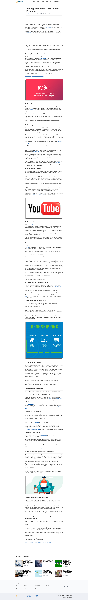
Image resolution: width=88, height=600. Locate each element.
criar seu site (48, 294)
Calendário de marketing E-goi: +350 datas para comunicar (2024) (47, 572)
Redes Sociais (37, 585)
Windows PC (57, 1)
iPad (38, 1)
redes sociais (33, 110)
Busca (61, 2)
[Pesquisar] (71, 1)
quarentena (29, 25)
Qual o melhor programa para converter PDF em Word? (27, 572)
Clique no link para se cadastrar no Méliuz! (34, 76)
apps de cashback (43, 58)
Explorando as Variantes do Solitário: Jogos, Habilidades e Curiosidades (67, 562)
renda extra (29, 32)
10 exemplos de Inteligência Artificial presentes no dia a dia (28, 562)
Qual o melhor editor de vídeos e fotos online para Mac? (67, 572)
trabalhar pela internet (54, 304)
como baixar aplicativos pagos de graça (44, 277)
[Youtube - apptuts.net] (67, 587)
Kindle (41, 399)
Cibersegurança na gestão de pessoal (48, 561)
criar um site (32, 109)
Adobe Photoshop (44, 427)
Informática (18, 588)
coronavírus (31, 404)
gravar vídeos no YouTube (38, 194)
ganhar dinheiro (47, 27)
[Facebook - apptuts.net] (64, 587)
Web (51, 1)
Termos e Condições (29, 596)
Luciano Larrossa (30, 13)
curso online (59, 398)
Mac (47, 1)
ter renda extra (35, 422)
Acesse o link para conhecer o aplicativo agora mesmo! (37, 448)
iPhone (42, 1)
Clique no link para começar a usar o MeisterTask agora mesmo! (39, 542)
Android (33, 1)
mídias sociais (36, 151)
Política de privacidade (36, 596)
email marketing (34, 224)
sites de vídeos (44, 435)
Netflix (49, 398)
